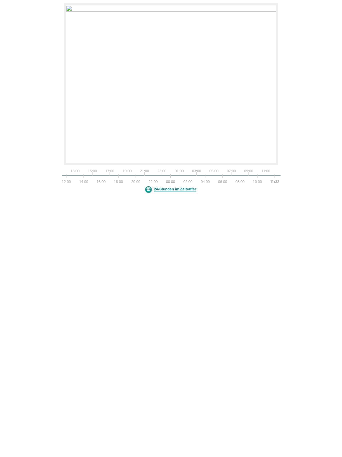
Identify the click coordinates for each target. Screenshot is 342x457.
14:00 (83, 182)
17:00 (109, 171)
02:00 (187, 182)
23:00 (161, 171)
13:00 (74, 171)
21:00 (144, 171)
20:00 (135, 182)
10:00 (257, 182)
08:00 (239, 182)
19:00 (127, 171)
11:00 (266, 171)
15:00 (92, 171)
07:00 (231, 171)
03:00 (196, 171)
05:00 (213, 171)
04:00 (205, 182)
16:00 (101, 182)
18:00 (118, 182)
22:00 (153, 182)
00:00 (170, 182)
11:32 (274, 182)
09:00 (248, 171)
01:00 (179, 171)
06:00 (222, 182)
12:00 (66, 182)
